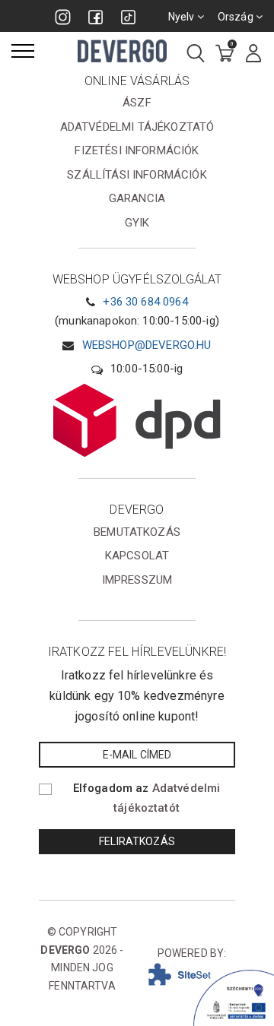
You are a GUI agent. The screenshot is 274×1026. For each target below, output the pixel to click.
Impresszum (137, 580)
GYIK (137, 223)
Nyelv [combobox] (182, 17)
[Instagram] (62, 17)
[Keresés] (195, 54)
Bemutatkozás (137, 532)
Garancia (137, 198)
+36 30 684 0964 (145, 302)
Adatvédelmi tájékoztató (137, 127)
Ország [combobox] (237, 17)
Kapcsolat (137, 555)
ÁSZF (137, 102)
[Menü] (22, 51)
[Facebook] (95, 17)
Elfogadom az (147, 798)
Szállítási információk (137, 175)
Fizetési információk (137, 150)
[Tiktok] (128, 17)
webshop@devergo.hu (147, 345)
